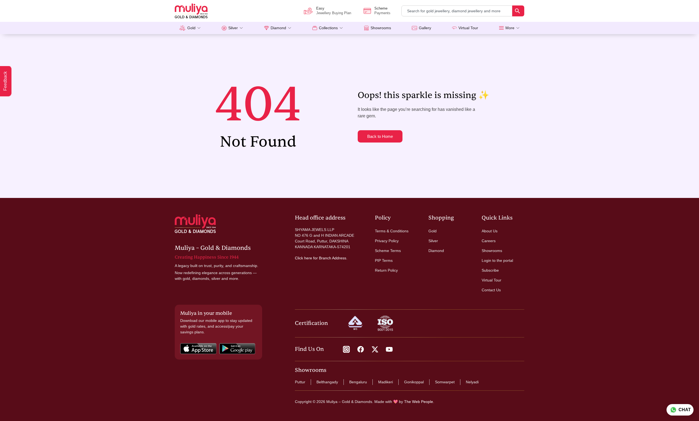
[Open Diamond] (290, 28)
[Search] (518, 10)
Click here (303, 258)
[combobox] (456, 10)
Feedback (5, 81)
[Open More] (518, 28)
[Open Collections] (341, 28)
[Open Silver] (241, 28)
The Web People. (419, 401)
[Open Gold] (199, 28)
